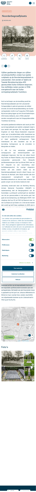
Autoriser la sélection (18, 274)
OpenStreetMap (25, 340)
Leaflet (19, 340)
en (8, 66)
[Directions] (27, 55)
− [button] (32, 338)
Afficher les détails (25, 262)
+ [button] (32, 335)
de (2, 66)
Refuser (18, 279)
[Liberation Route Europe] (6, 3)
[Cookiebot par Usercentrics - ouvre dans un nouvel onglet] (26, 210)
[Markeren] (4, 55)
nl (5, 66)
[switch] (31, 245)
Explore (10, 337)
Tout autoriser (18, 268)
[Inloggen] (30, 3)
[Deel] (19, 55)
